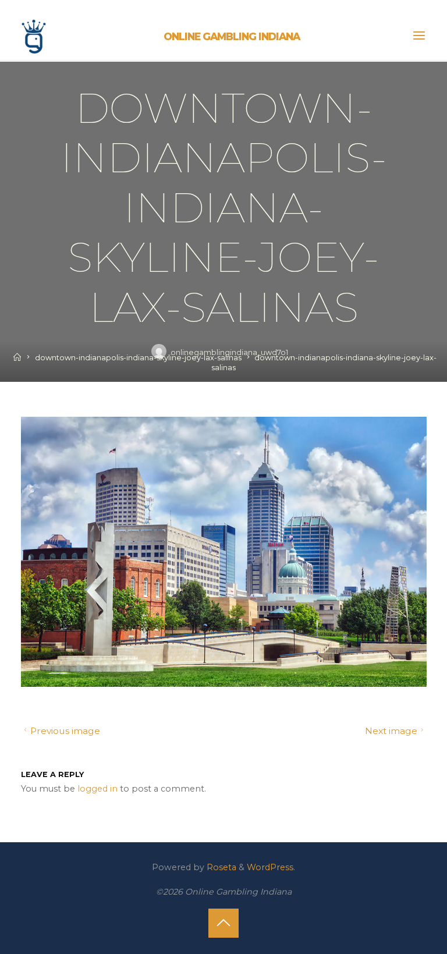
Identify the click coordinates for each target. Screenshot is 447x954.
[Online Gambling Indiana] (34, 35)
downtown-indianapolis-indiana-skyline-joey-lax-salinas (138, 357)
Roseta (220, 867)
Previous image (65, 730)
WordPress (270, 867)
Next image (391, 730)
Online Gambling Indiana (232, 36)
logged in (97, 788)
